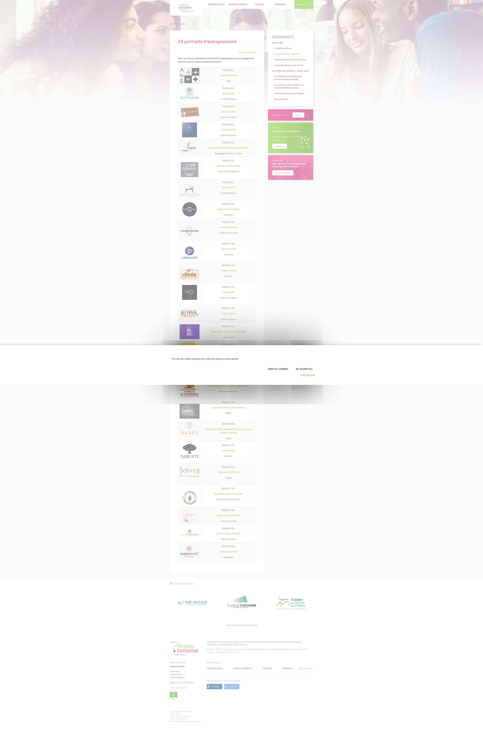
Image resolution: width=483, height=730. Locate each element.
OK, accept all (304, 369)
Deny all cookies (278, 369)
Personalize (308, 375)
